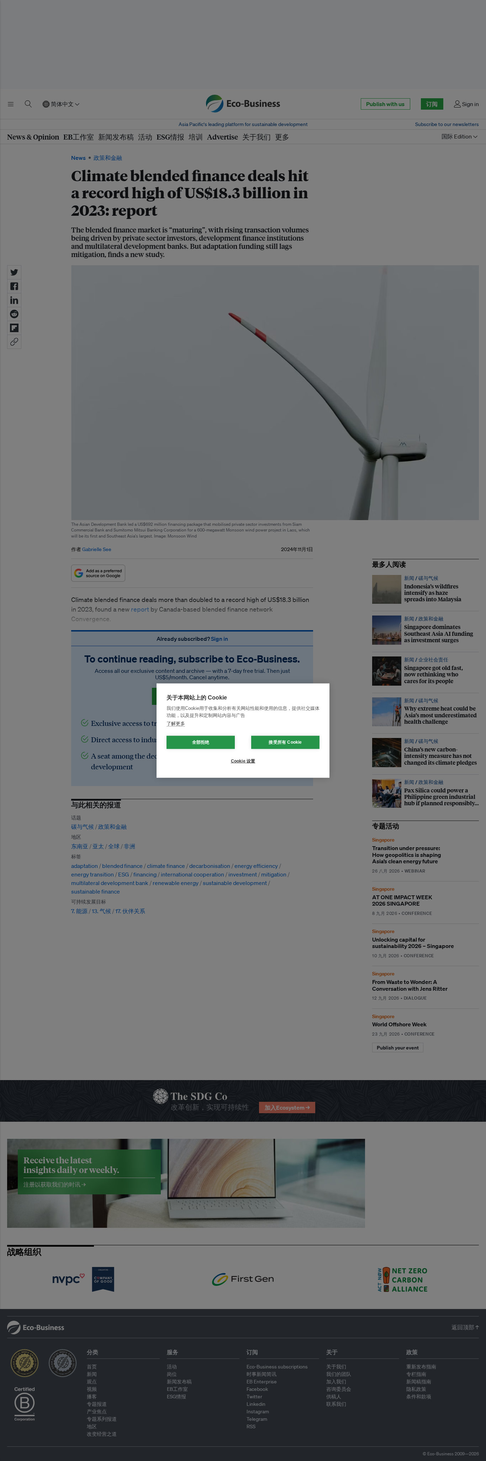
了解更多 (176, 723)
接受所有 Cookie (285, 742)
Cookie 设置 (243, 761)
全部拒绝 (201, 742)
